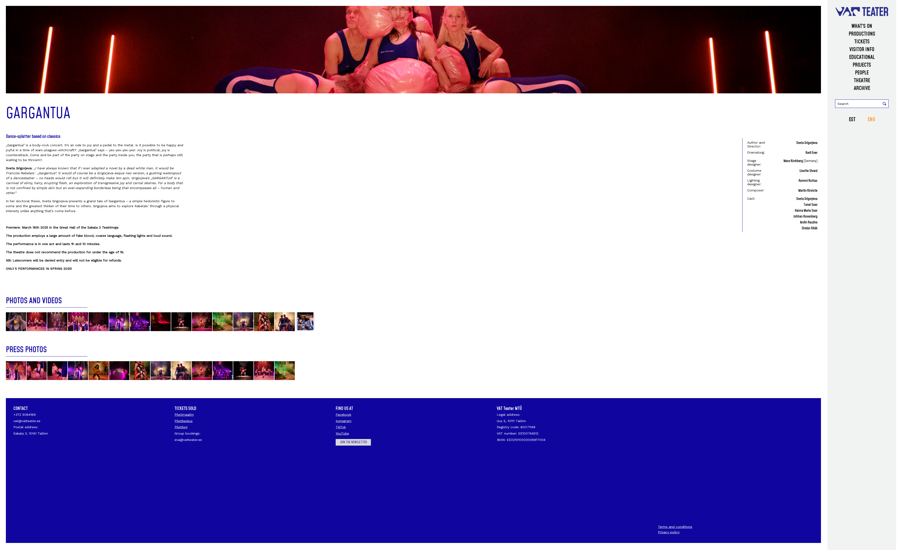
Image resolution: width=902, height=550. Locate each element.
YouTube (342, 433)
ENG (871, 119)
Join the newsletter (353, 442)
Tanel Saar (810, 204)
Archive (862, 88)
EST (852, 119)
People (862, 72)
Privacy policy (669, 532)
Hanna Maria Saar (806, 210)
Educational (862, 57)
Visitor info (861, 49)
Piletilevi (181, 427)
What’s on (861, 26)
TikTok (341, 427)
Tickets (862, 41)
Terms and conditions (675, 527)
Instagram (343, 421)
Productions (862, 34)
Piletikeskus (184, 421)
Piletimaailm (184, 414)
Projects (862, 65)
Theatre (862, 80)
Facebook (343, 414)
